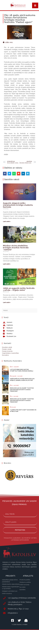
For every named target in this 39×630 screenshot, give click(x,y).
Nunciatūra (5, 355)
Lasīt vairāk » (7, 221)
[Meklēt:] (19, 310)
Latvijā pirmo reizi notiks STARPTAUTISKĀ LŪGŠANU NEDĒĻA (21, 370)
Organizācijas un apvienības (10, 353)
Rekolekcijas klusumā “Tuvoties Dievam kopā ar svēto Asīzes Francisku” (22, 389)
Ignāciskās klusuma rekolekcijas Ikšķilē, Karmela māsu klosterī (22, 379)
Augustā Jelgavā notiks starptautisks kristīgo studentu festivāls (18, 205)
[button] (5, 173)
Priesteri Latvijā (6, 349)
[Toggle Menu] (35, 5)
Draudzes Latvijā (7, 347)
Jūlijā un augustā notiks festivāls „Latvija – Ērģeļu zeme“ (19, 289)
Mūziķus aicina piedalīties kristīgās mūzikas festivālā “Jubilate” (16, 248)
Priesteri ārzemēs (7, 351)
